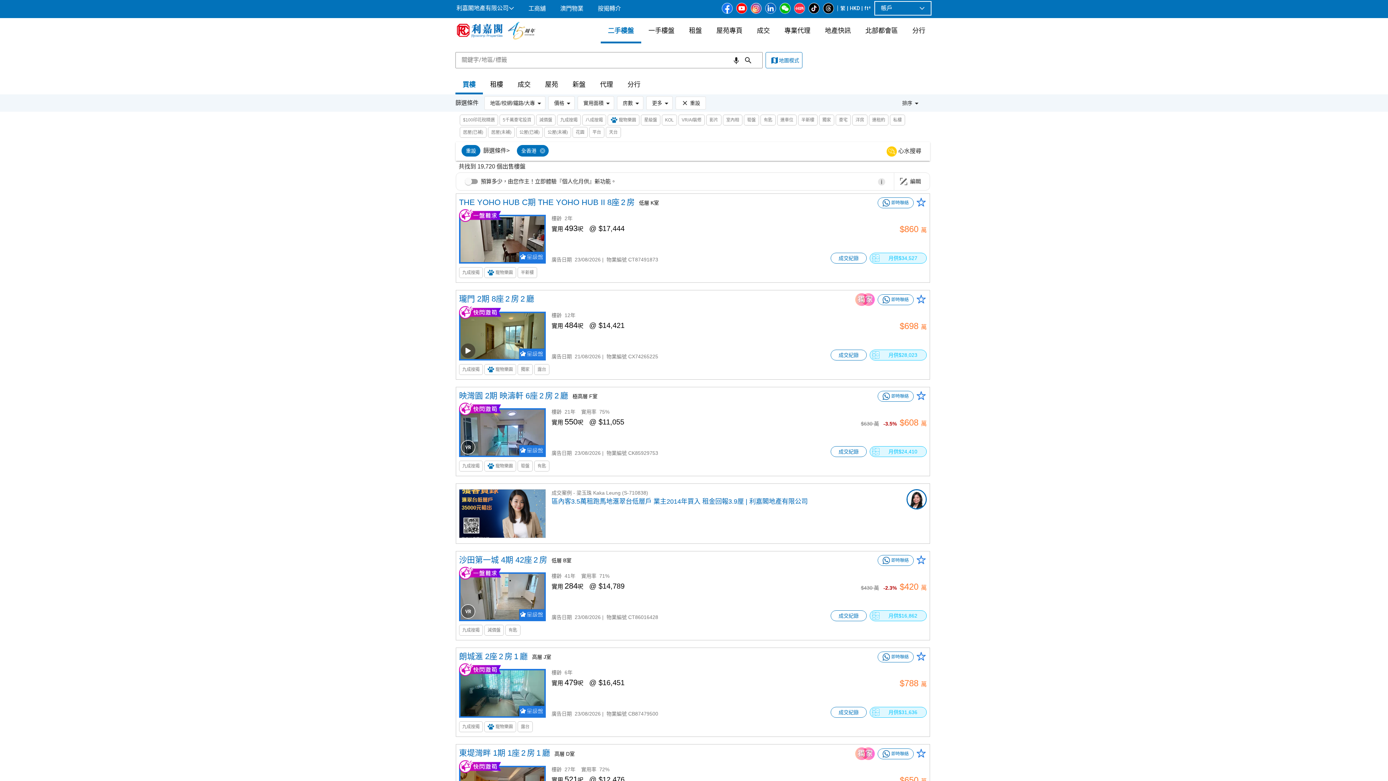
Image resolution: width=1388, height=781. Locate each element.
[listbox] (702, 151)
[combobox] (609, 60)
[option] (471, 151)
